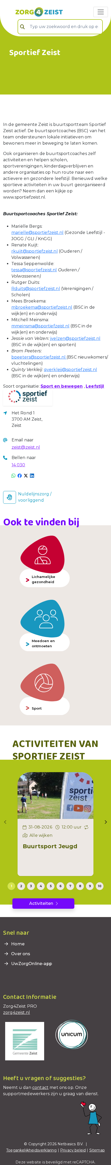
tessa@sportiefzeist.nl (34, 269)
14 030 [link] (18, 464)
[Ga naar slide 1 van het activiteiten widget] (11, 886)
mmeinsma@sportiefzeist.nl (40, 326)
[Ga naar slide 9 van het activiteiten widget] (90, 886)
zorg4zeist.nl (16, 1012)
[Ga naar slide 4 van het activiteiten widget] (41, 886)
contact (40, 1087)
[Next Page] (106, 822)
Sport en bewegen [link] (62, 386)
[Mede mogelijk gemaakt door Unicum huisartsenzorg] (72, 1034)
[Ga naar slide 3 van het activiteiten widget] (31, 886)
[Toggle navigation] (100, 12)
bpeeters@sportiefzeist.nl (39, 357)
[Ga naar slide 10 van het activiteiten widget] (100, 886)
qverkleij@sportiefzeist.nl (70, 369)
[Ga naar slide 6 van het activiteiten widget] (60, 886)
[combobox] (60, 26)
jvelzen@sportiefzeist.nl (75, 338)
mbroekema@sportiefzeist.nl (41, 307)
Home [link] (17, 943)
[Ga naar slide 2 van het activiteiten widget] (21, 886)
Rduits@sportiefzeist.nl (35, 288)
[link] (33, 11)
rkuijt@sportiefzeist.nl (34, 251)
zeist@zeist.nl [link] (26, 447)
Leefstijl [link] (95, 386)
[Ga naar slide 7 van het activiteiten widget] (70, 886)
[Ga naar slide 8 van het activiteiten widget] (80, 886)
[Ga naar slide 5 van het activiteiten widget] (50, 886)
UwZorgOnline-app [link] (31, 963)
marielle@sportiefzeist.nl (37, 232)
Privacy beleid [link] (73, 1150)
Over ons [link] (20, 953)
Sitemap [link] (97, 1150)
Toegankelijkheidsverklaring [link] (31, 1150)
